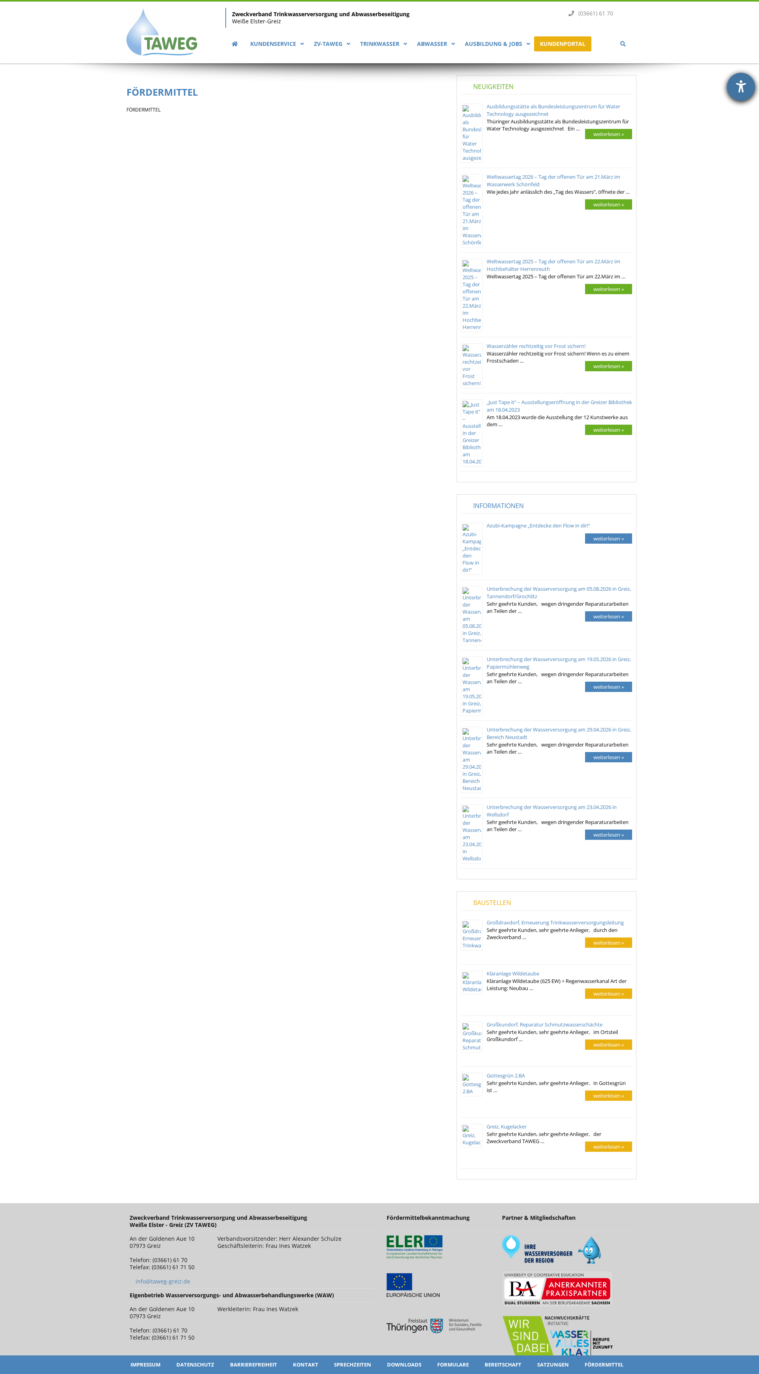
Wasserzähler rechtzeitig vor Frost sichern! (536, 346)
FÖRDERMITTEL (162, 91)
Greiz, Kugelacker (507, 1126)
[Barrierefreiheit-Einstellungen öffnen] (741, 87)
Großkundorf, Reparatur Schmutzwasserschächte (544, 1024)
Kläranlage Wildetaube (513, 973)
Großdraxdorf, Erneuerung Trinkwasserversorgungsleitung (555, 922)
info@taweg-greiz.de (163, 1281)
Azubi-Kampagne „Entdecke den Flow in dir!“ (538, 525)
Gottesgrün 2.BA (506, 1075)
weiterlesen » (608, 134)
